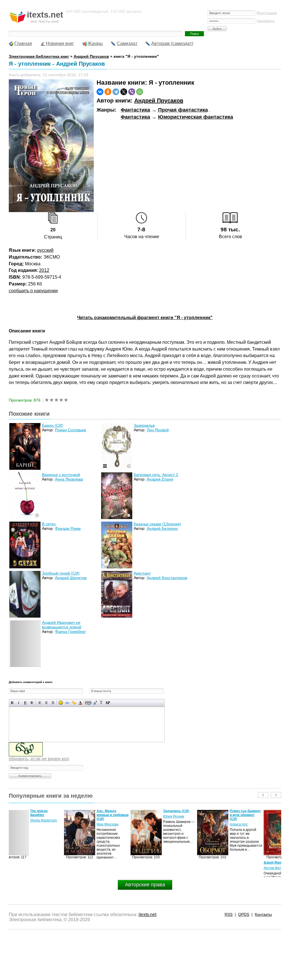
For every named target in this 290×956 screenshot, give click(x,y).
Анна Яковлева (69, 479)
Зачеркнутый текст (32, 702)
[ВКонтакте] (100, 91)
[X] (123, 91)
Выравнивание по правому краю (53, 702)
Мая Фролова (52, 824)
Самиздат (127, 43)
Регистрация (267, 13)
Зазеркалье (144, 425)
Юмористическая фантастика (195, 117)
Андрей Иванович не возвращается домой (61, 624)
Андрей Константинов (167, 577)
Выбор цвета (80, 702)
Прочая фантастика (183, 110)
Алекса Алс (183, 824)
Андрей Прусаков (158, 100)
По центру (46, 702)
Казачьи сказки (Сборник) (157, 524)
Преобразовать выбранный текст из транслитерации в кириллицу (101, 702)
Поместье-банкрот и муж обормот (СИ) (190, 815)
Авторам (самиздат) (172, 43)
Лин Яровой (158, 430)
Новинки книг (60, 43)
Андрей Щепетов (70, 577)
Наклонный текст (19, 702)
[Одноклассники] (108, 91)
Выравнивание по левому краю (40, 702)
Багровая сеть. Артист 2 (156, 474)
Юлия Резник (118, 816)
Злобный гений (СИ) (61, 573)
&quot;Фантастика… (225, 863)
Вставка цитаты (94, 702)
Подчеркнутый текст (25, 702)
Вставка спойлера (108, 702)
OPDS (243, 914)
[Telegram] (115, 91)
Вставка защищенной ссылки (74, 702)
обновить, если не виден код (39, 758)
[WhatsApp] (139, 91)
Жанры (95, 43)
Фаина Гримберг (70, 631)
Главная (23, 43)
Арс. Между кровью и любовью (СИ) (57, 815)
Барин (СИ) (52, 425)
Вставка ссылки (67, 702)
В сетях (49, 524)
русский (45, 250)
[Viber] (131, 91)
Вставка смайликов (60, 702)
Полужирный (12, 702)
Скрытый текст (88, 702)
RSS (229, 914)
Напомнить (266, 21)
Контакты (263, 914)
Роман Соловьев (70, 430)
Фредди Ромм (68, 528)
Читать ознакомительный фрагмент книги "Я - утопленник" (145, 317)
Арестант (142, 573)
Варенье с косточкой (61, 474)
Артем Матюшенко (223, 868)
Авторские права (145, 884)
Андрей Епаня (160, 479)
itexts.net (147, 914)
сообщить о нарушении (33, 290)
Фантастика (135, 110)
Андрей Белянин (162, 528)
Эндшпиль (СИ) (121, 811)
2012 (44, 270)
